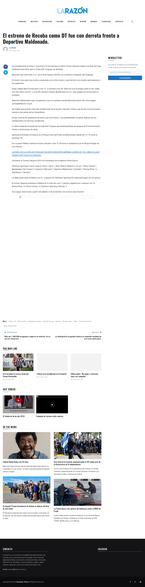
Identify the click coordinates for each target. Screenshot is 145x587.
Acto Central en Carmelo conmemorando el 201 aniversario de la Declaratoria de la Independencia (77, 463)
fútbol (75, 321)
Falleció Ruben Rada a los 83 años (15, 462)
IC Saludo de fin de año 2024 (13, 416)
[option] (18, 406)
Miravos (94, 21)
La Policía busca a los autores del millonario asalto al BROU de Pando (77, 510)
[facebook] (5, 66)
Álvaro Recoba (22, 321)
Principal (22, 21)
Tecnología (106, 21)
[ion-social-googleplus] (135, 582)
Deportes (71, 21)
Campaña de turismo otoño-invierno (49, 416)
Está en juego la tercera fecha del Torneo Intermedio (16, 375)
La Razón (12, 47)
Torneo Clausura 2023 (9, 326)
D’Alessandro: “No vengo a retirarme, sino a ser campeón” (84, 375)
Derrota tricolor (67, 321)
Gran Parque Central (85, 321)
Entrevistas (47, 21)
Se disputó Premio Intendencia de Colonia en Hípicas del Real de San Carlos (26, 507)
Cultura (60, 21)
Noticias (34, 21)
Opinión (83, 21)
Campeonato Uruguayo (34, 321)
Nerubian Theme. (23, 582)
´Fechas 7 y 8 (12, 321)
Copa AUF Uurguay (48, 321)
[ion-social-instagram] (140, 582)
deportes (58, 321)
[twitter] (5, 72)
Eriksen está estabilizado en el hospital (51, 374)
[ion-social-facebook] (130, 582)
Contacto (119, 21)
